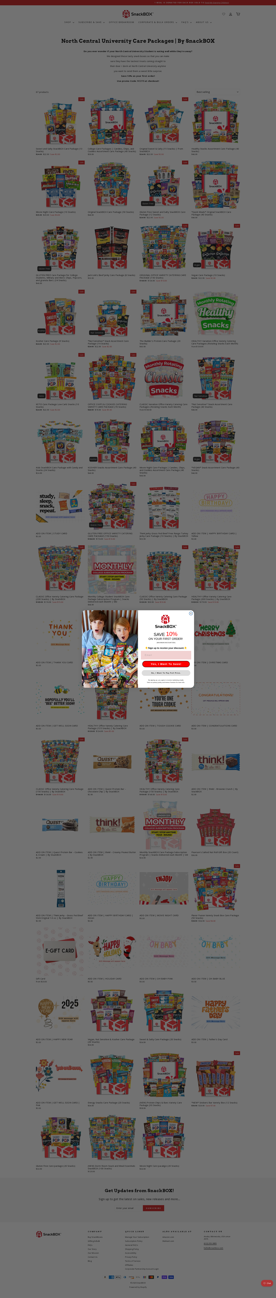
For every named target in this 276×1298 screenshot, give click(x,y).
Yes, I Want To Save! (166, 664)
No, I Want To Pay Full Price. (166, 673)
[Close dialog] (191, 613)
